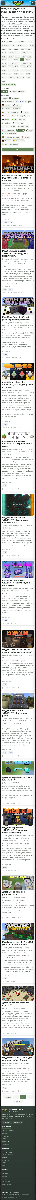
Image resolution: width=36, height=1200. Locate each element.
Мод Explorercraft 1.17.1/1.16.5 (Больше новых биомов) (17, 943)
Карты (5, 1139)
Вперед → (18, 1101)
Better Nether (7, 194)
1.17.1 (16, 60)
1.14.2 (4, 70)
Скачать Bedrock (8, 1152)
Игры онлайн (7, 1184)
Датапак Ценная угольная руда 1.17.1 (15, 1003)
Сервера (5, 1173)
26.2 (10, 42)
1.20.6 (16, 49)
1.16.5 (28, 60)
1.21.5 (25, 45)
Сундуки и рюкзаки (11, 112)
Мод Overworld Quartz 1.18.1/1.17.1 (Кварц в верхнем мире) (17, 444)
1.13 (3, 74)
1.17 (22, 60)
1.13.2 (23, 70)
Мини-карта (26, 102)
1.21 (10, 49)
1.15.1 (11, 67)
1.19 (23, 56)
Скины (5, 1176)
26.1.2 (17, 42)
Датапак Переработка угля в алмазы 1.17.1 (17, 778)
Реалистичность (10, 134)
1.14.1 (11, 70)
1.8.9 (16, 77)
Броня (26, 116)
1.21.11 (4, 45)
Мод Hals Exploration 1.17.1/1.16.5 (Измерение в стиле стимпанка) (15, 830)
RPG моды (24, 126)
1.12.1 (16, 74)
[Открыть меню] (3, 3)
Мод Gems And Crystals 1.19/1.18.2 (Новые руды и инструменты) (15, 253)
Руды (22, 130)
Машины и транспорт (12, 109)
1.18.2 (29, 56)
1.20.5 (23, 49)
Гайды (5, 1165)
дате (17, 149)
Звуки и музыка (19, 119)
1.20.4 (29, 49)
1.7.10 (22, 77)
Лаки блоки (20, 141)
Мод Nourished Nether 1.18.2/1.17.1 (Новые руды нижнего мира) (15, 520)
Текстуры (6, 1136)
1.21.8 (19, 45)
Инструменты (9, 130)
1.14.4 (23, 67)
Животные (19, 123)
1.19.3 (4, 56)
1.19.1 (17, 56)
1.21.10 (11, 45)
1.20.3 (4, 53)
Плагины (6, 1144)
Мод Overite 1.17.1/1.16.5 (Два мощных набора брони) (17, 1058)
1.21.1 (4, 49)
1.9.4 (10, 77)
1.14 (16, 70)
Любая (4, 42)
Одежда (7, 105)
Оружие (18, 105)
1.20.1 (17, 53)
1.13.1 (29, 70)
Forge (14, 91)
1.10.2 (4, 77)
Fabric (22, 91)
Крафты (7, 141)
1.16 (29, 63)
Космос (26, 137)
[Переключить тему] (8, 3)
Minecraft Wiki (7, 1181)
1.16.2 (17, 63)
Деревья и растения (12, 137)
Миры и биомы (10, 126)
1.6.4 (28, 77)
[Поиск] (33, 3)
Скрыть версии (7, 84)
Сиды (5, 1179)
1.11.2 (28, 74)
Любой (4, 91)
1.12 (22, 74)
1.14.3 (29, 67)
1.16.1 (24, 63)
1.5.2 (3, 81)
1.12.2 (9, 74)
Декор (26, 112)
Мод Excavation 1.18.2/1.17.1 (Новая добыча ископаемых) (17, 651)
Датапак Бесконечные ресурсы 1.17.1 (13, 893)
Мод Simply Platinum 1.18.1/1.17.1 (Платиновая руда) (15, 713)
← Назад (7, 1097)
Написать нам (7, 1187)
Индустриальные (11, 102)
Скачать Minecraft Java (9, 1130)
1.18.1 (4, 60)
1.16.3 (11, 63)
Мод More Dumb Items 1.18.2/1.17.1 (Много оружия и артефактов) (17, 583)
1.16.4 (4, 63)
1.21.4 (32, 45)
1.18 (10, 60)
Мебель (7, 123)
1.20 (23, 53)
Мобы (17, 116)
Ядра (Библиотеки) (11, 144)
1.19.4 (29, 53)
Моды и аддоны (8, 1155)
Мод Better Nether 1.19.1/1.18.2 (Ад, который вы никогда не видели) (18, 178)
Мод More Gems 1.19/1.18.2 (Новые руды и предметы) (16, 318)
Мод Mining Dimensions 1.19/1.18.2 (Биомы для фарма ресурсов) (17, 384)
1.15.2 (4, 67)
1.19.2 (11, 56)
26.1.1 (23, 42)
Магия (7, 116)
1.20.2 (11, 53)
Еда (30, 130)
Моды (5, 1133)
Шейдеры (15, 98)
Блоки (7, 119)
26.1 (29, 42)
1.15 (16, 67)
